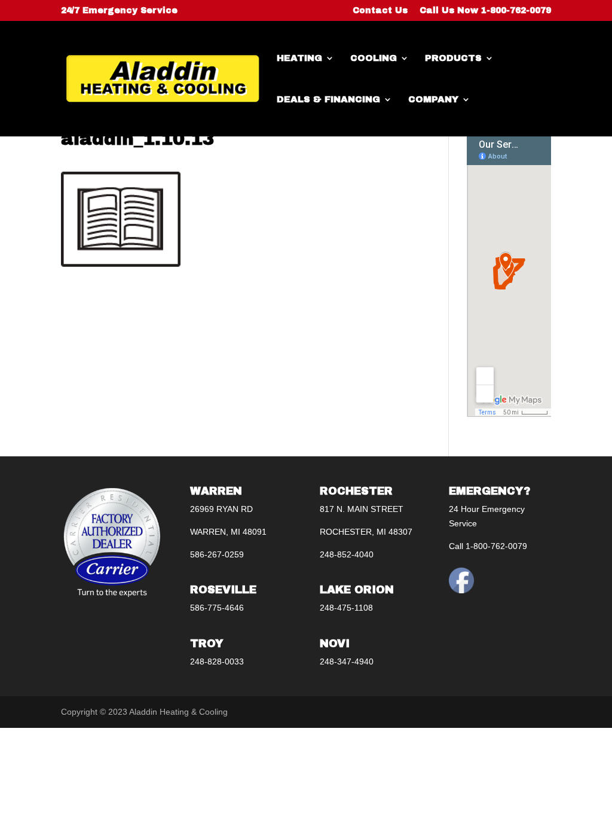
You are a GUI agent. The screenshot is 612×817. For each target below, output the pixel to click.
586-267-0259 (217, 554)
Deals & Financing (328, 99)
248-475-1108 (346, 607)
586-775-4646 (217, 607)
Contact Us (380, 11)
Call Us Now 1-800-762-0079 (485, 11)
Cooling (373, 58)
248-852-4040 (347, 554)
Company (433, 99)
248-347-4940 (347, 661)
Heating (299, 58)
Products (453, 58)
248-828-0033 (217, 661)
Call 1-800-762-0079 (488, 546)
